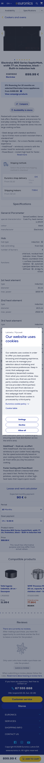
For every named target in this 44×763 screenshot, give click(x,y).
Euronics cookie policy (16, 404)
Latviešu (9, 332)
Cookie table (11, 408)
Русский (18, 332)
